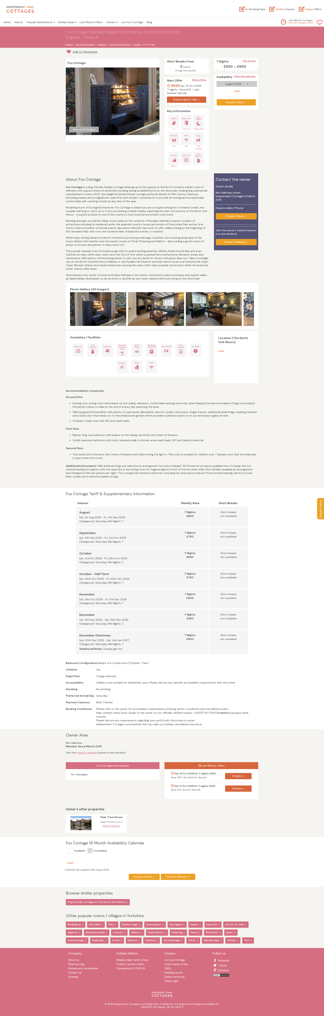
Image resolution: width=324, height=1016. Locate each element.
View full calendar (245, 76)
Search (18, 22)
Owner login (171, 981)
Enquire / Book (320, 509)
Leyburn (118, 932)
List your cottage (175, 960)
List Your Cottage (132, 22)
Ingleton (73, 932)
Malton (135, 932)
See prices (249, 60)
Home (7, 22)
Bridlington (74, 924)
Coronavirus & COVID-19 (130, 968)
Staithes (150, 940)
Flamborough (130, 924)
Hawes (194, 924)
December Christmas (95, 635)
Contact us (75, 972)
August (84, 512)
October (85, 553)
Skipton (132, 940)
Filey (111, 924)
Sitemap (73, 977)
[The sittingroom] (156, 309)
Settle (115, 940)
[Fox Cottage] (214, 309)
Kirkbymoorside (95, 932)
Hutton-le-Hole (234, 924)
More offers (199, 80)
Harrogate (175, 924)
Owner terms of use (176, 964)
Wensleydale (211, 940)
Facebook (224, 960)
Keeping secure (174, 972)
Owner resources (175, 977)
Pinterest (223, 970)
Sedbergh (98, 940)
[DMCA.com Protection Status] (221, 976)
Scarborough (76, 940)
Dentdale (94, 924)
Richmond (212, 932)
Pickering (177, 932)
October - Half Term (94, 574)
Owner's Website (234, 242)
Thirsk (192, 940)
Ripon (229, 932)
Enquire (237, 776)
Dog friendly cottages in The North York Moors (96, 902)
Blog (149, 22)
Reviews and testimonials (83, 968)
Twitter (222, 965)
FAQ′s (168, 968)
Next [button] (250, 309)
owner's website (87, 752)
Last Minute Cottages (301, 20)
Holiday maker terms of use (132, 960)
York (246, 940)
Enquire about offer (185, 99)
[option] (99, 309)
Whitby (231, 940)
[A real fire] (98, 309)
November (87, 594)
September (87, 533)
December (87, 615)
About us (73, 960)
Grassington (153, 924)
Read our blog (76, 964)
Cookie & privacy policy (130, 964)
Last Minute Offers (91, 22)
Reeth (194, 932)
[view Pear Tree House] (81, 831)
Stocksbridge (172, 940)
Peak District (156, 932)
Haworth (211, 924)
